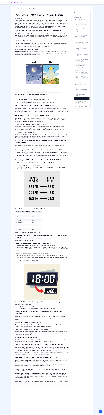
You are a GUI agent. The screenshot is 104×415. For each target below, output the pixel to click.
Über (77, 2)
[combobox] (88, 2)
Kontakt (81, 2)
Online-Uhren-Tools (19, 21)
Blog (74, 2)
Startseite (70, 2)
